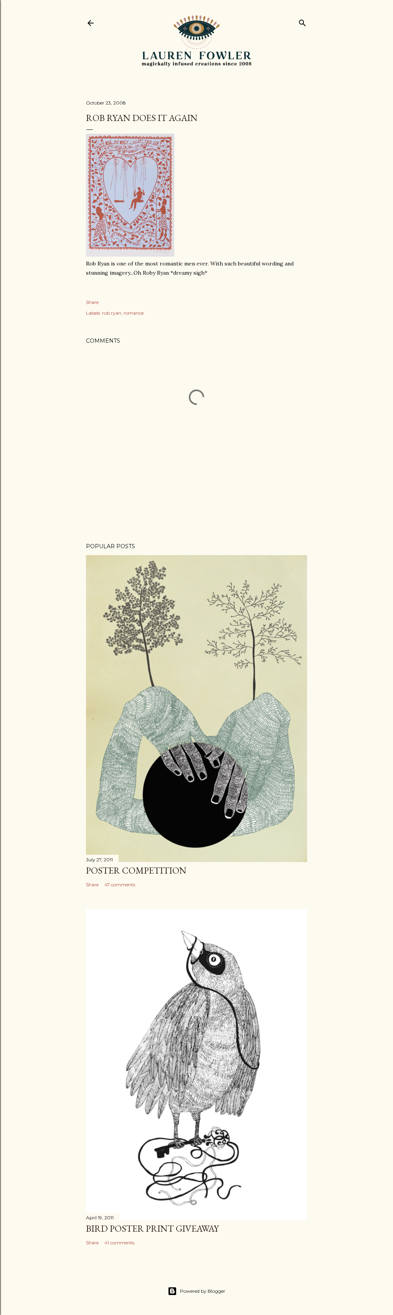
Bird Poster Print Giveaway (152, 1228)
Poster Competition (136, 870)
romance (134, 313)
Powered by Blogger (202, 1291)
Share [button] (92, 302)
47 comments (119, 884)
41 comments (119, 1242)
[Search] (302, 21)
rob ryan (111, 313)
